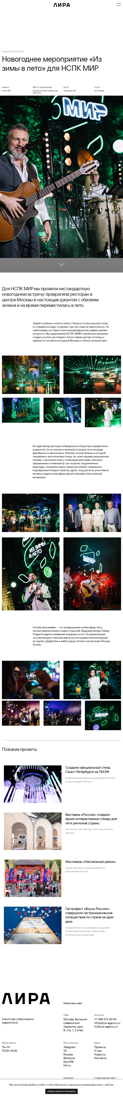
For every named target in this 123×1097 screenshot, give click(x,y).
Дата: (66, 87)
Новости (38, 5)
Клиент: (6, 87)
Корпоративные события (13, 51)
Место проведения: (42, 87)
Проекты (9, 5)
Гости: (97, 87)
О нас (24, 5)
